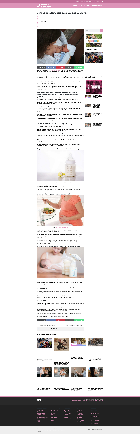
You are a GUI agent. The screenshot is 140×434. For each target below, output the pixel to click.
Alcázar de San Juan (95, 413)
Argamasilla (93, 414)
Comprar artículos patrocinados (91, 1)
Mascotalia (79, 417)
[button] (84, 5)
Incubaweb (53, 414)
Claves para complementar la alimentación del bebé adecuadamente (77, 389)
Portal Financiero (80, 420)
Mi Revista (79, 421)
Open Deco (39, 411)
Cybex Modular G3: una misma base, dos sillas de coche (98, 114)
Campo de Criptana (95, 416)
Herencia (92, 421)
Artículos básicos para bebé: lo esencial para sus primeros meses (97, 124)
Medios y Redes (99, 399)
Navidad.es (79, 413)
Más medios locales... (95, 423)
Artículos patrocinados (76, 400)
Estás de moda (67, 411)
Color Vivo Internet (60, 428)
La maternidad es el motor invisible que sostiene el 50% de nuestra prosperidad (95, 389)
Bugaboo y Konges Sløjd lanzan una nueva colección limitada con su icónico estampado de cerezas (61, 363)
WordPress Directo (54, 416)
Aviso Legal (89, 429)
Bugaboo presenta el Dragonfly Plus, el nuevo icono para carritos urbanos (97, 106)
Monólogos (79, 416)
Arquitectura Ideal (41, 414)
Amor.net (66, 414)
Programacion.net (54, 410)
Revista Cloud (53, 418)
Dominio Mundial (80, 411)
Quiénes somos (78, 1)
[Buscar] (101, 30)
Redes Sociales (54, 417)
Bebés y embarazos (68, 413)
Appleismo (53, 413)
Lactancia (40, 11)
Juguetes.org (80, 414)
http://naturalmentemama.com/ (62, 279)
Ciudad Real (93, 417)
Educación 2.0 (80, 410)
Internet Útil (53, 420)
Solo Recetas (66, 410)
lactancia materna (55, 70)
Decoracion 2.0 (40, 410)
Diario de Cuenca (94, 419)
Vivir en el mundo (67, 418)
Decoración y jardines (41, 418)
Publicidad (83, 1)
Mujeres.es (66, 417)
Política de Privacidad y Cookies (97, 429)
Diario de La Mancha (95, 420)
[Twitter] (102, 1)
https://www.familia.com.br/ (62, 227)
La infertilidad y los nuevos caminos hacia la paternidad (97, 96)
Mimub (38, 420)
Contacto (98, 1)
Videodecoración (40, 416)
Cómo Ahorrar (80, 418)
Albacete (92, 412)
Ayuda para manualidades (42, 417)
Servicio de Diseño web (87, 400)
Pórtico (38, 421)
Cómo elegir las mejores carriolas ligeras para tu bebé (93, 77)
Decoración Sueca (41, 413)
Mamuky (65, 416)
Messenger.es (53, 411)
